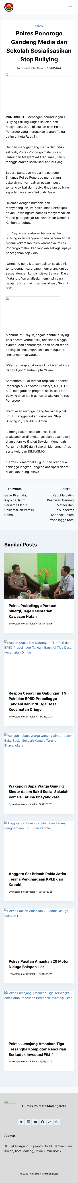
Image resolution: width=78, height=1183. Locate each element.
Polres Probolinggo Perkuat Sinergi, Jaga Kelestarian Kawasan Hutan (33, 611)
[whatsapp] (57, 1122)
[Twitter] (21, 1122)
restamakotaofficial (32, 68)
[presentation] (39, 576)
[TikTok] (50, 1122)
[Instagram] (28, 1122)
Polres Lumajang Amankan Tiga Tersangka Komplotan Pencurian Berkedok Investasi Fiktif (37, 1049)
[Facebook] (43, 1122)
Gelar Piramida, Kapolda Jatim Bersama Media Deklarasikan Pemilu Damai (19, 502)
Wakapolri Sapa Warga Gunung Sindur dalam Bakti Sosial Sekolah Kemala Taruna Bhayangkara (38, 791)
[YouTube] (35, 1122)
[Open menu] (70, 7)
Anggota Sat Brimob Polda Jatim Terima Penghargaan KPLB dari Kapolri (37, 879)
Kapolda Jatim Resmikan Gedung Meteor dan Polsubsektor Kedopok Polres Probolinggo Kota (60, 505)
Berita (39, 26)
